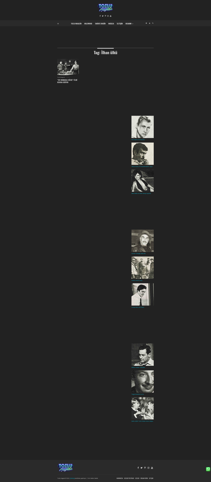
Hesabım (128, 23)
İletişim (120, 23)
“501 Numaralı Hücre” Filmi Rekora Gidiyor (67, 81)
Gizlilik (137, 478)
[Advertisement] (105, 34)
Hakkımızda (120, 478)
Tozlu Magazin (76, 23)
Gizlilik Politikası (129, 478)
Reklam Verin (144, 478)
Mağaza (111, 23)
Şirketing (72, 478)
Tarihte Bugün (100, 23)
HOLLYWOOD (88, 23)
